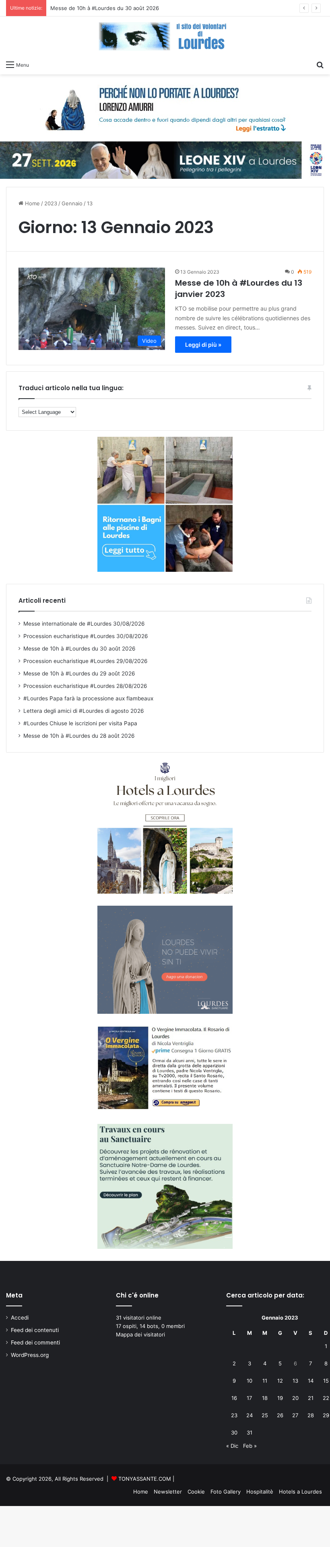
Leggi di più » (203, 344)
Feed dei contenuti (35, 1330)
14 (311, 1380)
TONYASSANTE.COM (144, 1478)
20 (295, 1398)
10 (249, 1380)
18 (265, 1398)
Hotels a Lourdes (300, 1491)
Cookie (196, 1491)
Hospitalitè (259, 1491)
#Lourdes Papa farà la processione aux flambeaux (88, 698)
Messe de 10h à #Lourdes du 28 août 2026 (79, 736)
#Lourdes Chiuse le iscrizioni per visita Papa (80, 723)
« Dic (232, 1446)
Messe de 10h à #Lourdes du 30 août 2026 (104, 8)
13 (295, 1380)
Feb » (250, 1446)
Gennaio (72, 203)
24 (249, 1415)
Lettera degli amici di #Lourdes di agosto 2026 (83, 711)
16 (234, 1398)
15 (326, 1380)
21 (311, 1398)
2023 (50, 203)
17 (249, 1398)
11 (264, 1380)
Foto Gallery (225, 1491)
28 (310, 1415)
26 (280, 1415)
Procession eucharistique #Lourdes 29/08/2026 (85, 661)
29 (326, 1415)
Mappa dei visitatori (140, 1334)
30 (234, 1432)
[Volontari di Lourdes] (165, 36)
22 (326, 1398)
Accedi (20, 1317)
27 (295, 1415)
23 (234, 1415)
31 (249, 1432)
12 (280, 1380)
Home (31, 203)
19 (280, 1398)
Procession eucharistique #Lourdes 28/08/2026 (85, 686)
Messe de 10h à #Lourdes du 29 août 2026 (79, 673)
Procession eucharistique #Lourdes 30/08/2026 (85, 636)
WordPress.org (30, 1355)
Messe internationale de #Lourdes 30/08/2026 (84, 623)
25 (265, 1415)
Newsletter (168, 1491)
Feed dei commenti (35, 1342)
